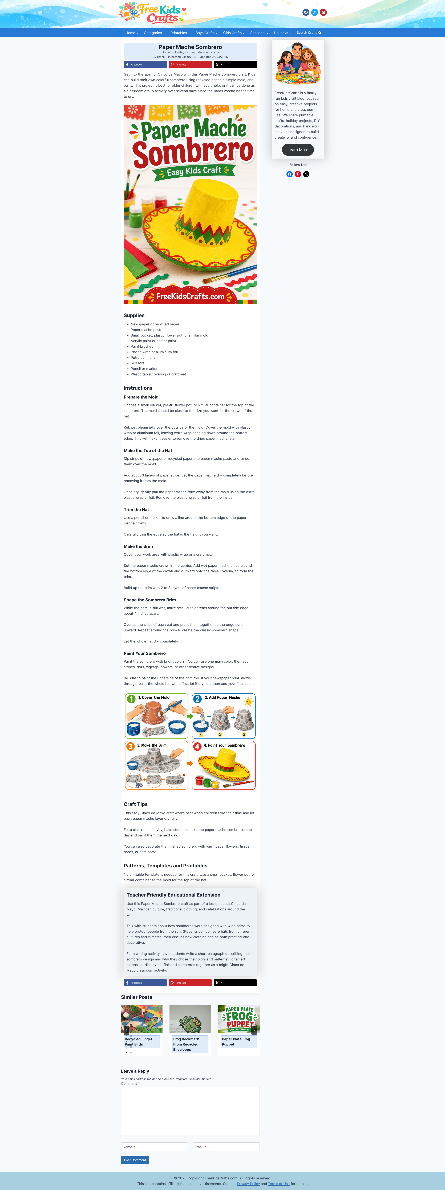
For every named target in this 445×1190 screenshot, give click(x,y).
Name (129, 1147)
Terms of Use (279, 1184)
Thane (161, 57)
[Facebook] (305, 12)
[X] (314, 12)
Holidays (180, 52)
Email (200, 1147)
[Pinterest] (323, 12)
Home (166, 52)
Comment (130, 1083)
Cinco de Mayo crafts (204, 52)
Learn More (298, 149)
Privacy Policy (248, 1184)
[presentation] (142, 1019)
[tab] (131, 1025)
